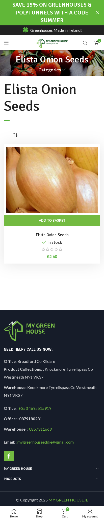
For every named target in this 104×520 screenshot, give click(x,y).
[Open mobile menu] (6, 43)
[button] (52, 220)
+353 (23, 408)
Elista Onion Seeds (52, 234)
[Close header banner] (97, 12)
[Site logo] (52, 42)
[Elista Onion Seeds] (52, 179)
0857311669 (40, 429)
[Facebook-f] (9, 456)
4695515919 (39, 408)
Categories (49, 70)
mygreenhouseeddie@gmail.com (45, 442)
